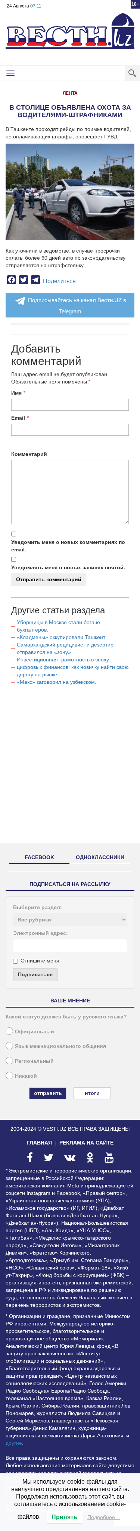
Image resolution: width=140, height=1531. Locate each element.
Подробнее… (103, 1517)
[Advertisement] (70, 767)
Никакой (26, 1076)
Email (18, 418)
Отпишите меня (40, 961)
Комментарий (29, 454)
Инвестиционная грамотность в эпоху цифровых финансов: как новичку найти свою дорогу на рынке (73, 667)
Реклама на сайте (86, 1143)
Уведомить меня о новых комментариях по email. (68, 545)
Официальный (34, 1031)
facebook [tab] (39, 857)
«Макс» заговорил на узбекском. (56, 682)
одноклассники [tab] (100, 857)
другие (14, 1443)
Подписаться (35, 974)
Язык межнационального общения (60, 1046)
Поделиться (59, 281)
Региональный (34, 1061)
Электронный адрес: (40, 933)
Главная (39, 1143)
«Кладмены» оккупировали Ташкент (61, 637)
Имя (16, 393)
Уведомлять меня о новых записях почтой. (68, 567)
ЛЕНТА (70, 93)
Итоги (92, 1093)
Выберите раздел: (37, 907)
